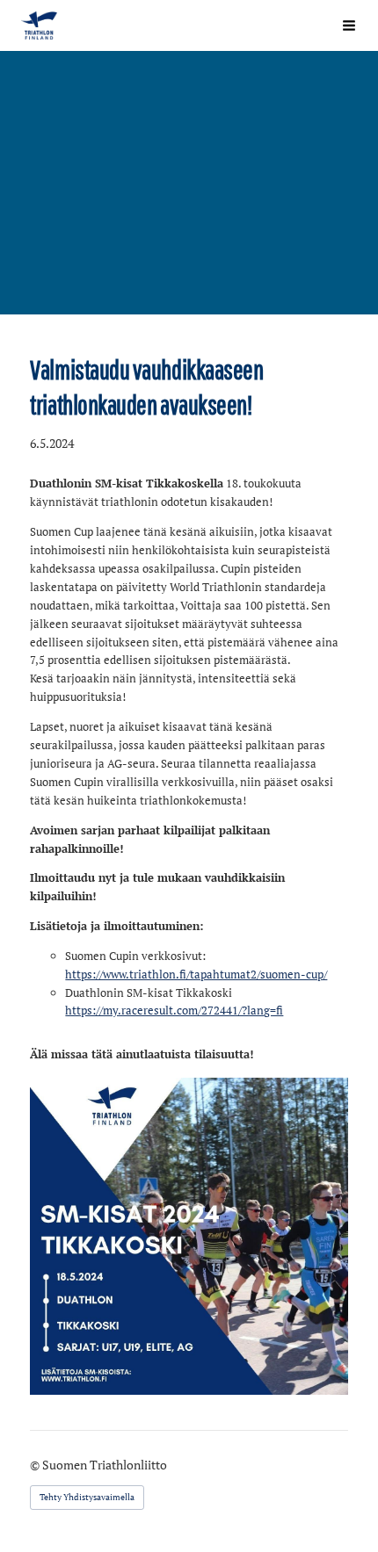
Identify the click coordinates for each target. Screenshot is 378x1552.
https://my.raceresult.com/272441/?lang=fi (174, 1010)
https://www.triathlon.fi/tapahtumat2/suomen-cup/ (196, 974)
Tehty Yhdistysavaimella (87, 1497)
